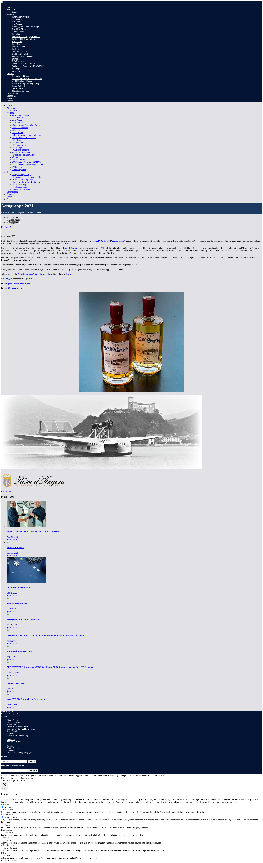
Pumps (15, 59)
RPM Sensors (18, 61)
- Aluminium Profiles (21, 115)
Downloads (11, 750)
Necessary (8, 807)
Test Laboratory (19, 88)
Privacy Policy (12, 720)
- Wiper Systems (19, 169)
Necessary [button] (5, 804)
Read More (6, 491)
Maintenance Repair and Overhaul (27, 78)
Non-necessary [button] (7, 814)
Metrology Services (20, 91)
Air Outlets (17, 24)
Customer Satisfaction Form (17, 727)
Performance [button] (6, 830)
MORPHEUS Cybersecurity (17, 736)
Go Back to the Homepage (12, 212)
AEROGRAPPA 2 (15, 547)
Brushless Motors (19, 29)
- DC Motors (17, 132)
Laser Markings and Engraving (25, 83)
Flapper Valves (18, 46)
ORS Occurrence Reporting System (20, 753)
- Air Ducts (17, 120)
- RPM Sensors (18, 160)
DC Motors (17, 34)
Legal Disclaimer (13, 722)
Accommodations (13, 742)
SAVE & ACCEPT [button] (9, 860)
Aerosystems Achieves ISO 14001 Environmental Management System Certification (45, 635)
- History (16, 110)
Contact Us (11, 740)
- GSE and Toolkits (20, 150)
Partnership (11, 733)
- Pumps (15, 157)
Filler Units (17, 44)
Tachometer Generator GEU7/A (26, 64)
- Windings (17, 167)
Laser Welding (18, 86)
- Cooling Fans (18, 130)
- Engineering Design (21, 174)
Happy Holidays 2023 (16, 683)
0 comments (12, 539)
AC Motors (17, 19)
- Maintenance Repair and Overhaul (27, 177)
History (15, 12)
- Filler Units (17, 142)
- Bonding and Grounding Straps (26, 125)
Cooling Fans (18, 31)
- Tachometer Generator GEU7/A (26, 162)
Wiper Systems (18, 71)
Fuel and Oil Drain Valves (23, 39)
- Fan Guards (17, 140)
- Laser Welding (19, 184)
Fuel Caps (16, 49)
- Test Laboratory (19, 187)
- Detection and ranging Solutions (26, 135)
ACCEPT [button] (20, 780)
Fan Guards (17, 41)
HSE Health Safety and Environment (21, 729)
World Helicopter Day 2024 (19, 651)
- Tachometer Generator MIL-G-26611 (28, 164)
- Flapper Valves (19, 145)
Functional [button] (5, 822)
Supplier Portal (12, 725)
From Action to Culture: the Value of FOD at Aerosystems (33, 531)
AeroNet (10, 746)
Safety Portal (12, 731)
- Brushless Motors (20, 127)
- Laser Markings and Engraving (26, 182)
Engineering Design (20, 76)
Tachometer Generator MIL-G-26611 (28, 66)
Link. (68, 274)
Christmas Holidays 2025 (18, 587)
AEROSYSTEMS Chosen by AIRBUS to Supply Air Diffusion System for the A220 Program (50, 667)
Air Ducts (16, 22)
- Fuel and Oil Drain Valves (24, 137)
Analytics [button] (5, 837)
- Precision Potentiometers (23, 155)
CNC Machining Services (23, 81)
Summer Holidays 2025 (17, 603)
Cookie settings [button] (8, 780)
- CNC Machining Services (24, 179)
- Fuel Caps (17, 147)
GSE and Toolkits (20, 51)
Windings (16, 68)
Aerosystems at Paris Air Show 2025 (23, 619)
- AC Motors (17, 118)
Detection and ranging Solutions (26, 36)
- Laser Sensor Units (21, 152)
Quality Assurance (14, 748)
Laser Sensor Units (20, 54)
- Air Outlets (17, 123)
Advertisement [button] (7, 845)
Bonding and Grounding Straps (25, 27)
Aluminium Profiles (20, 17)
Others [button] (4, 853)
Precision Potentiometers (22, 56)
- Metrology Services (21, 189)
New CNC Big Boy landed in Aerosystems (26, 699)
